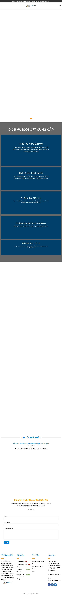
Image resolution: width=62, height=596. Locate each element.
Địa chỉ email (7, 522)
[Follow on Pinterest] (31, 510)
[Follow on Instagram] (52, 584)
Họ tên (5, 516)
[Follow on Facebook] (49, 584)
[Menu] (2, 6)
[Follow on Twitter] (28, 510)
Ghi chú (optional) (8, 528)
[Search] (60, 5)
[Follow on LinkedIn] (33, 510)
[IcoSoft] (31, 5)
